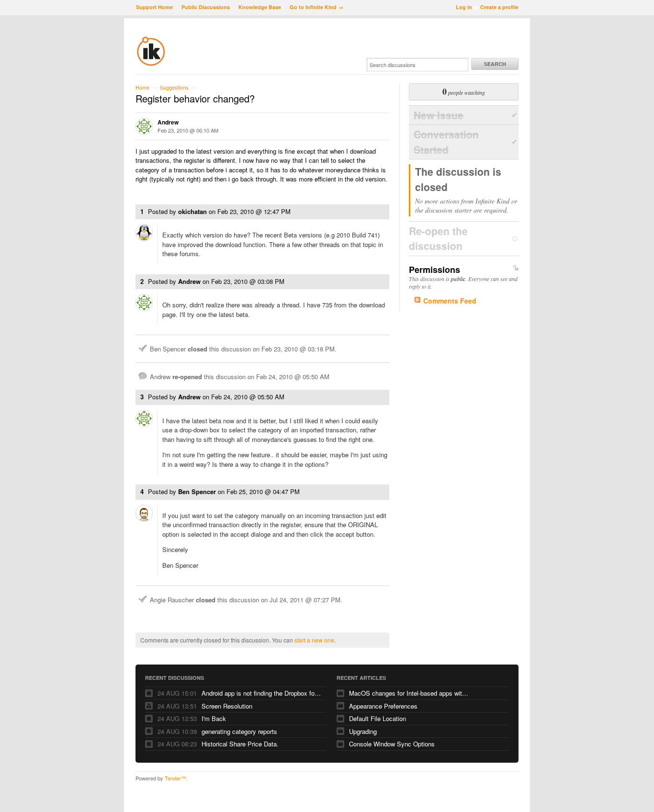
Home (142, 87)
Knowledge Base (259, 7)
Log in (464, 7)
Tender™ (175, 778)
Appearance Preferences (383, 705)
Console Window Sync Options (392, 743)
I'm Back (214, 718)
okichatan (192, 211)
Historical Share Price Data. (240, 743)
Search (495, 64)
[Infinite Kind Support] (151, 64)
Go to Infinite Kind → (316, 7)
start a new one (314, 640)
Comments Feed (449, 300)
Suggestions (174, 87)
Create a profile (499, 7)
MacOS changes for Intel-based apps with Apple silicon (409, 693)
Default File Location (377, 718)
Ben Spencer (197, 491)
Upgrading (363, 731)
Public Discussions (205, 7)
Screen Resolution (227, 705)
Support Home (154, 7)
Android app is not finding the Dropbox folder (261, 693)
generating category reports (239, 731)
